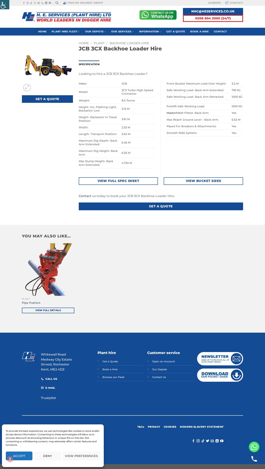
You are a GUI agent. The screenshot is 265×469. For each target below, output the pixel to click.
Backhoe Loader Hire (129, 43)
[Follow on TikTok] (31, 3)
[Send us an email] (38, 3)
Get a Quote (175, 31)
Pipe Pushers (31, 303)
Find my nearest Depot (85, 2)
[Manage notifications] (10, 459)
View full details (48, 310)
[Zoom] (27, 87)
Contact (236, 2)
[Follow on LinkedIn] (46, 3)
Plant (99, 43)
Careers (214, 2)
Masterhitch (175, 113)
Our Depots (94, 31)
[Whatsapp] (254, 447)
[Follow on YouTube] (50, 3)
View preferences (81, 456)
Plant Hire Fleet (64, 31)
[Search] (56, 3)
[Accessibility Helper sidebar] (4, 4)
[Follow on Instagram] (27, 3)
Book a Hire (199, 31)
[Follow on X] (35, 3)
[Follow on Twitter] (207, 441)
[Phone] (254, 459)
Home (42, 31)
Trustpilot (48, 398)
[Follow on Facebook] (24, 3)
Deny (47, 456)
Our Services (121, 31)
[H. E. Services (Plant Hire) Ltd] (66, 17)
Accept (19, 456)
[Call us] (42, 3)
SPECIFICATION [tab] (89, 64)
